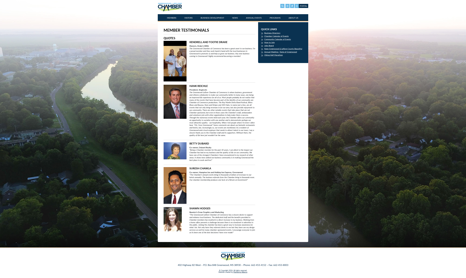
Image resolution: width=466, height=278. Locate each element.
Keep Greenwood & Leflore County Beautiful (283, 48)
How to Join (269, 42)
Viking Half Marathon (273, 55)
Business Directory (272, 33)
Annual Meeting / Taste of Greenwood (280, 52)
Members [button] (172, 17)
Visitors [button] (188, 17)
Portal (303, 6)
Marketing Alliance (240, 272)
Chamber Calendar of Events (276, 36)
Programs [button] (275, 17)
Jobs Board (269, 45)
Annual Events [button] (254, 17)
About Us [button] (294, 17)
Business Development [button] (213, 17)
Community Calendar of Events (277, 39)
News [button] (235, 17)
